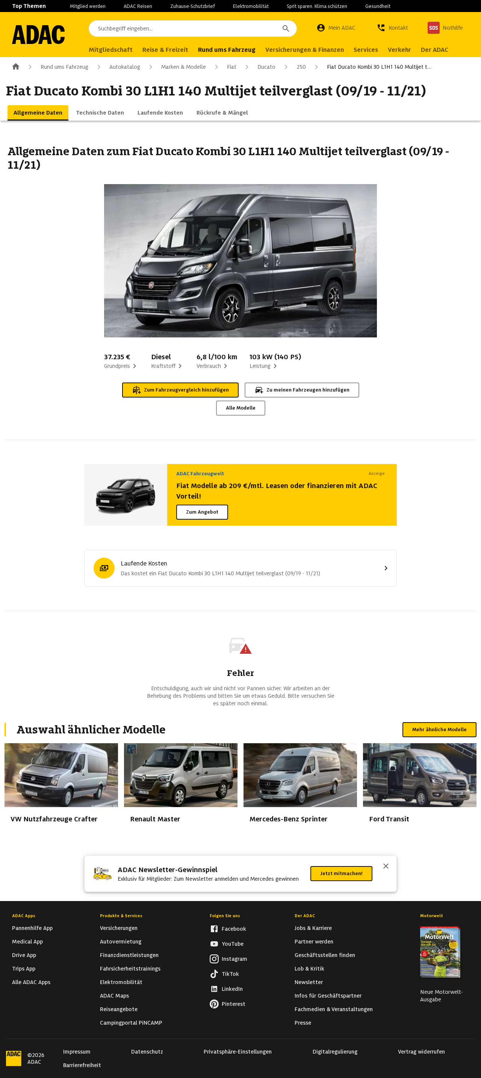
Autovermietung (120, 941)
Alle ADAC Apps (31, 982)
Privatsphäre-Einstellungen (238, 1051)
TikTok (230, 974)
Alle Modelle (241, 408)
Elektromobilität (251, 6)
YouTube (233, 943)
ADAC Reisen (138, 6)
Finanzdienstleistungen (129, 955)
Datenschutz (147, 1051)
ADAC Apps (23, 915)
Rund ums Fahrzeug (64, 67)
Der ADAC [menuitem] (434, 50)
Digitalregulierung (335, 1051)
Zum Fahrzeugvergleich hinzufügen (186, 390)
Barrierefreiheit (82, 1065)
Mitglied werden (88, 6)
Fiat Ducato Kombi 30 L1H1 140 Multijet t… (379, 67)
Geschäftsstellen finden (325, 955)
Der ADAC (305, 915)
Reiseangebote (119, 1009)
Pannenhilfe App (32, 928)
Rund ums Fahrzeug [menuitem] (227, 50)
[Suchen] (286, 29)
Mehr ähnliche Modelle (439, 729)
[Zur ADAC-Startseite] (38, 34)
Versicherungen (119, 928)
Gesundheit (377, 6)
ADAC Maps (114, 995)
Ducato (266, 67)
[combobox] (193, 28)
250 (301, 67)
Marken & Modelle (183, 67)
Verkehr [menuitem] (399, 50)
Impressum (77, 1051)
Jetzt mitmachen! (341, 873)
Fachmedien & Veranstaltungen (334, 1009)
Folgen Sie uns (225, 915)
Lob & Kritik (309, 968)
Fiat (231, 67)
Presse (303, 1022)
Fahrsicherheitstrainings (130, 968)
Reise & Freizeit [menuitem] (165, 50)
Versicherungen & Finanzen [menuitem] (304, 50)
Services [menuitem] (366, 50)
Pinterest (233, 1004)
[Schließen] (385, 867)
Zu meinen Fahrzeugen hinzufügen (307, 390)
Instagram (234, 959)
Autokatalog (124, 67)
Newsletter (309, 982)
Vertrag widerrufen (421, 1051)
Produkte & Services (121, 915)
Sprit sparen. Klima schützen (317, 6)
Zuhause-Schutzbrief (192, 6)
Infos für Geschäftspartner (328, 995)
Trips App (23, 968)
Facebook (234, 928)
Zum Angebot (202, 512)
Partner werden (314, 941)
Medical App (27, 941)
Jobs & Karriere (313, 928)
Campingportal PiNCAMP (131, 1022)
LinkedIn (232, 989)
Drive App (24, 955)
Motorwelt (431, 915)
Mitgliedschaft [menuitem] (111, 50)
